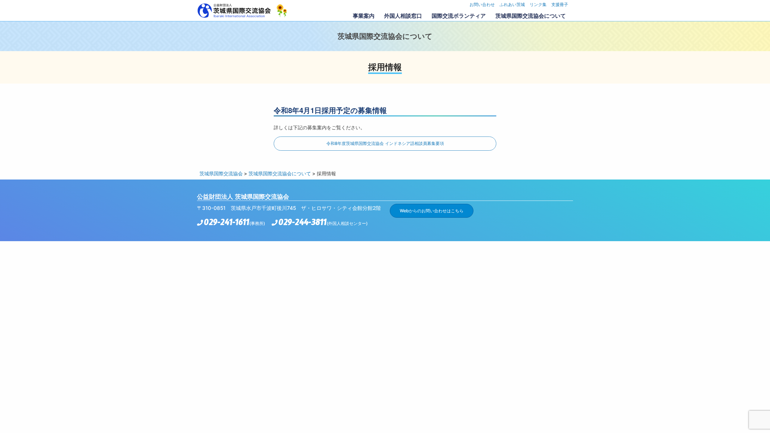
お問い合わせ (482, 4)
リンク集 (538, 4)
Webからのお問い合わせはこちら (432, 210)
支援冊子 (559, 4)
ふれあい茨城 (512, 4)
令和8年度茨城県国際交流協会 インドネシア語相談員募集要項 (385, 143)
